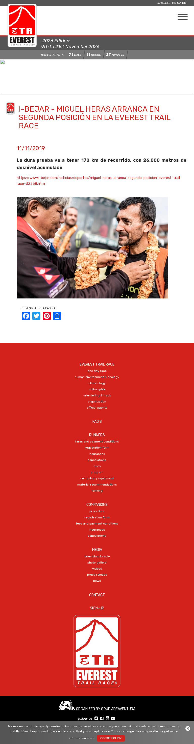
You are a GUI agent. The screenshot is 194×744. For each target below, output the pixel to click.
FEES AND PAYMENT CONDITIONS (97, 523)
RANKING (97, 490)
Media (97, 550)
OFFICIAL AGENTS (97, 407)
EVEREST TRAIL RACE (97, 364)
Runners (97, 435)
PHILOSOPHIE (97, 389)
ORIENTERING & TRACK (97, 395)
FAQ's (97, 421)
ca (179, 3)
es (174, 3)
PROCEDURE (97, 511)
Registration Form (97, 517)
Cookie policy (111, 738)
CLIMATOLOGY (97, 383)
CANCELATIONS (97, 460)
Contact (97, 595)
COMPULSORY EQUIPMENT (97, 478)
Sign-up (97, 608)
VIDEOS (97, 568)
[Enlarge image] (92, 247)
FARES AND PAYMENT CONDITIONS (97, 441)
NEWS (97, 580)
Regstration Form (97, 447)
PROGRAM (97, 472)
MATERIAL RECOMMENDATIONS (97, 484)
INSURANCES (97, 454)
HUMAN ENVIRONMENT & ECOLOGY (97, 377)
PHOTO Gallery (97, 562)
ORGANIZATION (97, 401)
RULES (97, 466)
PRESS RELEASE (97, 574)
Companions (97, 504)
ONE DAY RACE (97, 371)
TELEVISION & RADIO (97, 556)
